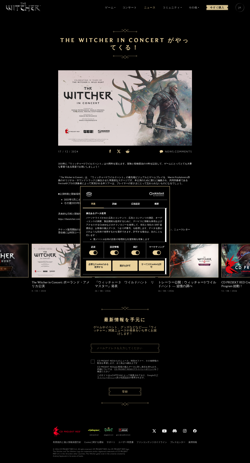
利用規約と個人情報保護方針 (67, 442)
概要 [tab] (157, 203)
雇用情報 (192, 442)
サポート (111, 442)
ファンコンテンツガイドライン (152, 442)
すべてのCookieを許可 (151, 265)
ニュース (150, 7)
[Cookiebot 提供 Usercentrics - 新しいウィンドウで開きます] (151, 194)
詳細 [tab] (114, 203)
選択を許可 (125, 265)
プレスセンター (177, 442)
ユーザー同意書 (126, 442)
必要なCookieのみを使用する (99, 265)
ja (239, 7)
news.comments (178, 151)
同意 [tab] (93, 203)
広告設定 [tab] (135, 203)
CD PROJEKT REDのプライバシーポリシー (134, 369)
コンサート (130, 7)
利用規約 (125, 377)
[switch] (114, 252)
